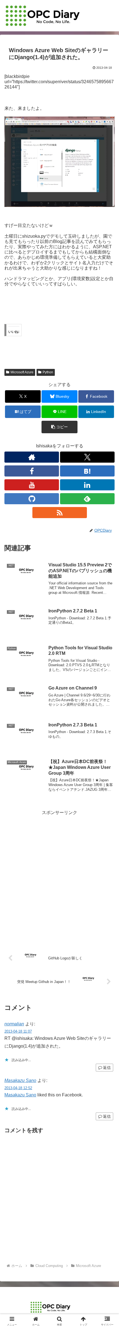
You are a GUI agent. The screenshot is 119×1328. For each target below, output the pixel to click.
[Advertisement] (59, 876)
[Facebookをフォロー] (31, 471)
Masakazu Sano (20, 1080)
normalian (14, 1024)
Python (48, 372)
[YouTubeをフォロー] (31, 484)
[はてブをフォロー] (87, 471)
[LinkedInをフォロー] (87, 484)
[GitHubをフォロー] (31, 498)
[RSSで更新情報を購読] (59, 512)
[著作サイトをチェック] (31, 457)
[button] (59, 427)
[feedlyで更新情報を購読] (87, 498)
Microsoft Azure (22, 372)
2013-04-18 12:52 (18, 1088)
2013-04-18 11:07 (18, 1031)
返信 (107, 1067)
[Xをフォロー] (87, 457)
